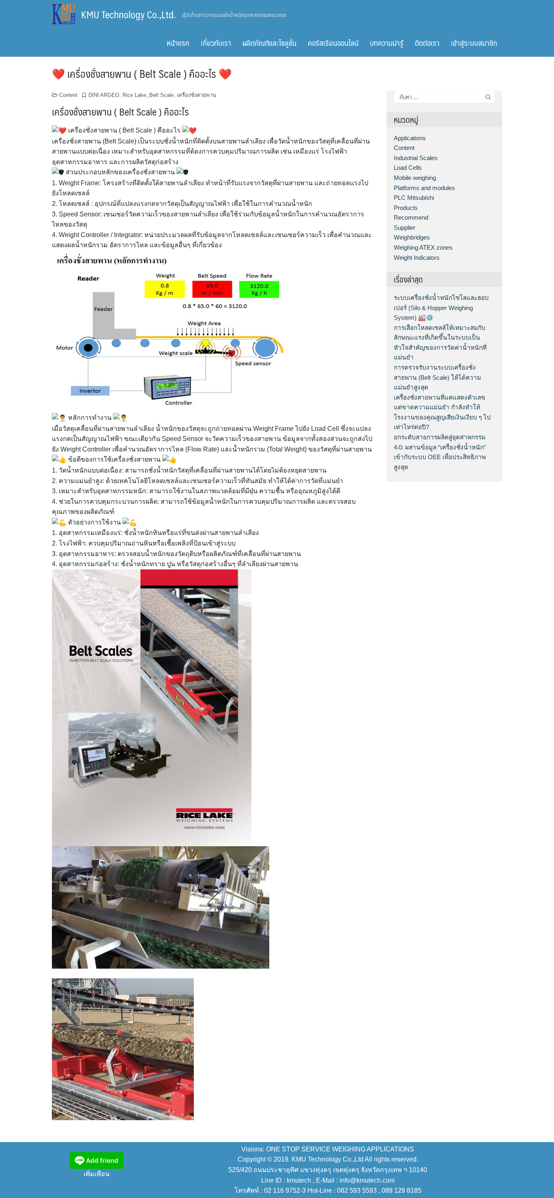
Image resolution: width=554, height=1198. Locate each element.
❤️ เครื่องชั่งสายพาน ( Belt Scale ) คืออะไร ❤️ (142, 73)
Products (406, 207)
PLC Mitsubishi (414, 197)
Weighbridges (412, 237)
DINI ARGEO (103, 95)
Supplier (404, 227)
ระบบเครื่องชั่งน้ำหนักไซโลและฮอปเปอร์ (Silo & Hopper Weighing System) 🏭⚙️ (441, 307)
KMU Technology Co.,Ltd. (128, 14)
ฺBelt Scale (161, 95)
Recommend (411, 217)
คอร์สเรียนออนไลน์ (333, 42)
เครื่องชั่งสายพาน (196, 95)
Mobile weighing (415, 177)
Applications (410, 138)
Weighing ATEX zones (423, 247)
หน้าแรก (178, 42)
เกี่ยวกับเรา (216, 42)
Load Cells (408, 167)
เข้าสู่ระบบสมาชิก (474, 42)
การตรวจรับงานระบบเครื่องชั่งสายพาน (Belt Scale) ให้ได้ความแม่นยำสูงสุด (437, 377)
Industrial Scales (416, 157)
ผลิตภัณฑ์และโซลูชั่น (269, 42)
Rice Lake (134, 95)
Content (68, 95)
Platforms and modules (424, 187)
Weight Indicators (417, 257)
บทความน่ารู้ (387, 42)
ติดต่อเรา (427, 42)
